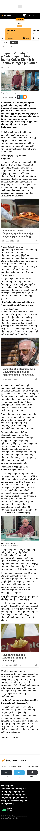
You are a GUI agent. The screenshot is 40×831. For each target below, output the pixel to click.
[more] (36, 241)
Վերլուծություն (33, 767)
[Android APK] (7, 809)
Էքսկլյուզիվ (15, 737)
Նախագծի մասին (7, 786)
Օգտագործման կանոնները (11, 789)
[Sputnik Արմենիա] (6, 17)
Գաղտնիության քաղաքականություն (14, 797)
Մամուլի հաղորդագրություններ (13, 792)
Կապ (24, 789)
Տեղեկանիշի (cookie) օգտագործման (14, 800)
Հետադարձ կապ (7, 803)
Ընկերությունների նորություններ (13, 795)
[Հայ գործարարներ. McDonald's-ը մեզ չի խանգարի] (20, 638)
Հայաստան (5, 737)
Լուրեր (9, 33)
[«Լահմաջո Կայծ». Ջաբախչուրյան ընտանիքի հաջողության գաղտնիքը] (20, 213)
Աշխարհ (21, 767)
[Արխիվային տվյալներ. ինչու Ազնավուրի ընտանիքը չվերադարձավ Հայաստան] (20, 352)
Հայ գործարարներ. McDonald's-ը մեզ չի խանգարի (14, 657)
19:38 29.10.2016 (7, 67)
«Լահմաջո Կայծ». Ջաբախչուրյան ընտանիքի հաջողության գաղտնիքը (18, 233)
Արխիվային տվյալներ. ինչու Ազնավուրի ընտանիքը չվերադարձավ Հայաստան (19, 371)
